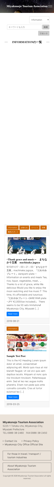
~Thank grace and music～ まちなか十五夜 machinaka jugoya (27, 261)
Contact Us (11, 440)
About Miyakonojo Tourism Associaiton (21, 467)
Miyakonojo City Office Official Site (24, 444)
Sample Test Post (16, 356)
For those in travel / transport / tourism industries (24, 455)
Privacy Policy (31, 440)
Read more (12, 314)
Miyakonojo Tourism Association (27, 6)
